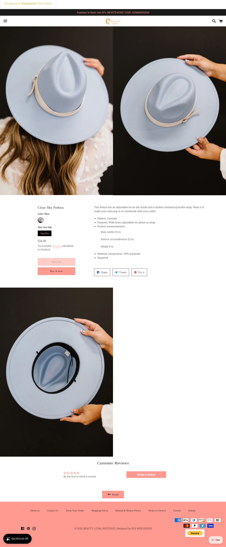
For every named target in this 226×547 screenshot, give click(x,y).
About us (35, 510)
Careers (177, 510)
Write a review (146, 474)
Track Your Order (75, 510)
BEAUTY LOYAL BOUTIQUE (99, 528)
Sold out (56, 262)
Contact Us (52, 510)
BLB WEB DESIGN (141, 528)
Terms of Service (157, 510)
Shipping (57, 245)
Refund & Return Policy (128, 510)
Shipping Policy (99, 510)
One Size (44, 233)
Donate (192, 510)
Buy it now (56, 271)
